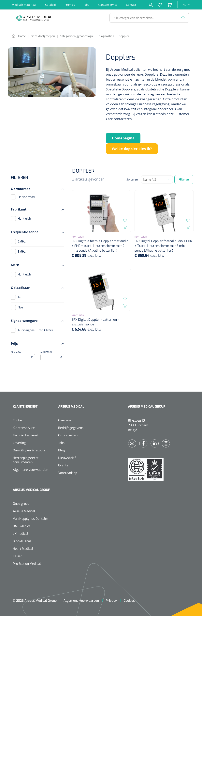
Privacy (111, 601)
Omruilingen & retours (29, 450)
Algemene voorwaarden (30, 470)
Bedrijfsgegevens (70, 428)
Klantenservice (107, 5)
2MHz (21, 241)
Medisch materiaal (24, 5)
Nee (20, 307)
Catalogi (50, 5)
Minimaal (22, 355)
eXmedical (20, 534)
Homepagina (123, 138)
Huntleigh (24, 219)
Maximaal (51, 355)
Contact (131, 5)
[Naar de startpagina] (44, 18)
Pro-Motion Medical (27, 564)
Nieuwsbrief (67, 458)
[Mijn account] (151, 4)
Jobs (86, 5)
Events (63, 465)
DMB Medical (22, 526)
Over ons (64, 420)
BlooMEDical (22, 541)
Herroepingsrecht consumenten (25, 460)
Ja (19, 297)
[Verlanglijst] (157, 4)
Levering (19, 443)
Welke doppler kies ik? (132, 148)
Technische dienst (25, 435)
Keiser (17, 556)
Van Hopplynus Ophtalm (30, 519)
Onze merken (68, 435)
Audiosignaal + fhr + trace (35, 330)
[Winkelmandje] (167, 4)
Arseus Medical (24, 511)
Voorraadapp (67, 473)
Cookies (129, 601)
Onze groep (21, 504)
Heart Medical (23, 549)
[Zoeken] (183, 18)
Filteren (184, 179)
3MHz (21, 252)
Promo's (70, 5)
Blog (61, 450)
